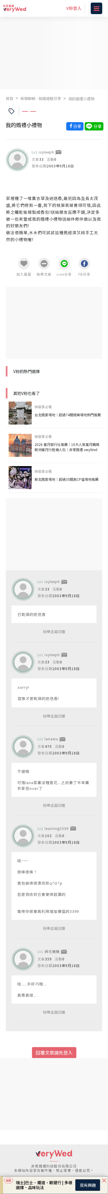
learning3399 (57, 828)
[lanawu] (23, 746)
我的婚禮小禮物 (81, 98)
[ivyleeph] (17, 160)
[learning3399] (23, 836)
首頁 (9, 98)
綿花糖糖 (52, 951)
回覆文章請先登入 (54, 1052)
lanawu (51, 738)
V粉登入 (74, 8)
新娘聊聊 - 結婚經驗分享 (40, 98)
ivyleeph (46, 152)
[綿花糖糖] (23, 959)
